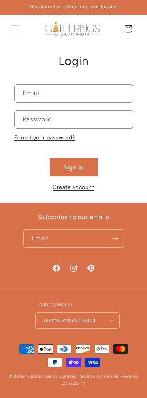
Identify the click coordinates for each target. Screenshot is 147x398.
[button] (15, 29)
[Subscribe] (115, 238)
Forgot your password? (45, 137)
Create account (73, 187)
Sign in (73, 167)
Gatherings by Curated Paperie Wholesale (72, 376)
